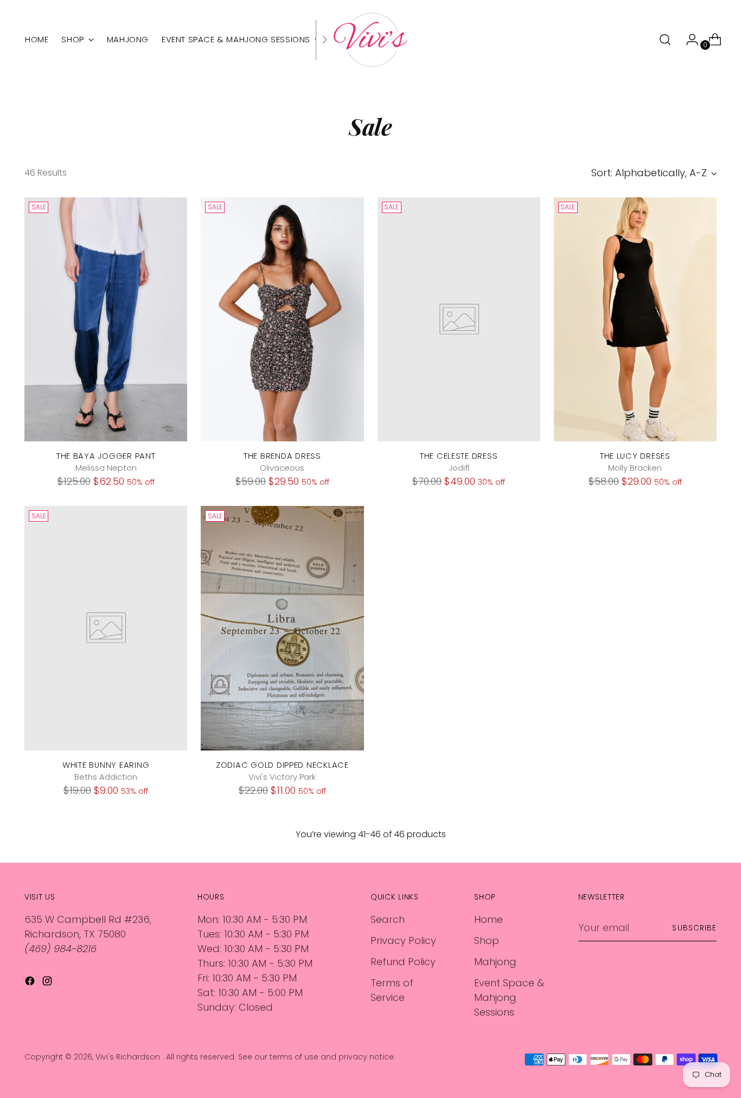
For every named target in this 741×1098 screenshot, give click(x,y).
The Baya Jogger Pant (106, 455)
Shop (486, 940)
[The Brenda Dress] (282, 319)
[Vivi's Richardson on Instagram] (48, 982)
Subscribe (694, 927)
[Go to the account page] (688, 39)
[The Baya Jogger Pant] (105, 319)
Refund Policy (403, 961)
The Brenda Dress (282, 455)
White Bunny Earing (105, 764)
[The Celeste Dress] (459, 319)
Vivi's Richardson (128, 1056)
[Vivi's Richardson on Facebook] (30, 982)
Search (387, 919)
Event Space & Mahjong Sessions (509, 997)
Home (488, 919)
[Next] (324, 39)
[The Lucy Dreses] (635, 319)
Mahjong (495, 961)
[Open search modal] (665, 39)
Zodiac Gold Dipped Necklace (282, 764)
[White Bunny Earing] (105, 628)
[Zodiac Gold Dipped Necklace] (282, 628)
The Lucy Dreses (635, 455)
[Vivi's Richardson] (370, 39)
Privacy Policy (403, 940)
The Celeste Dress (459, 455)
